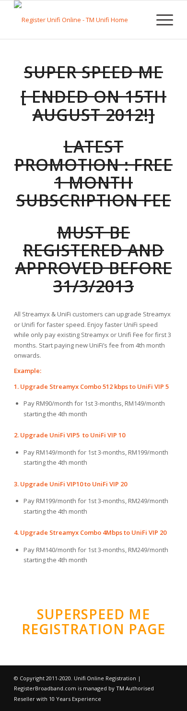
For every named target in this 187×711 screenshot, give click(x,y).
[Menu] (160, 19)
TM (120, 688)
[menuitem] (160, 19)
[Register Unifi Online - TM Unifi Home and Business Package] (77, 19)
